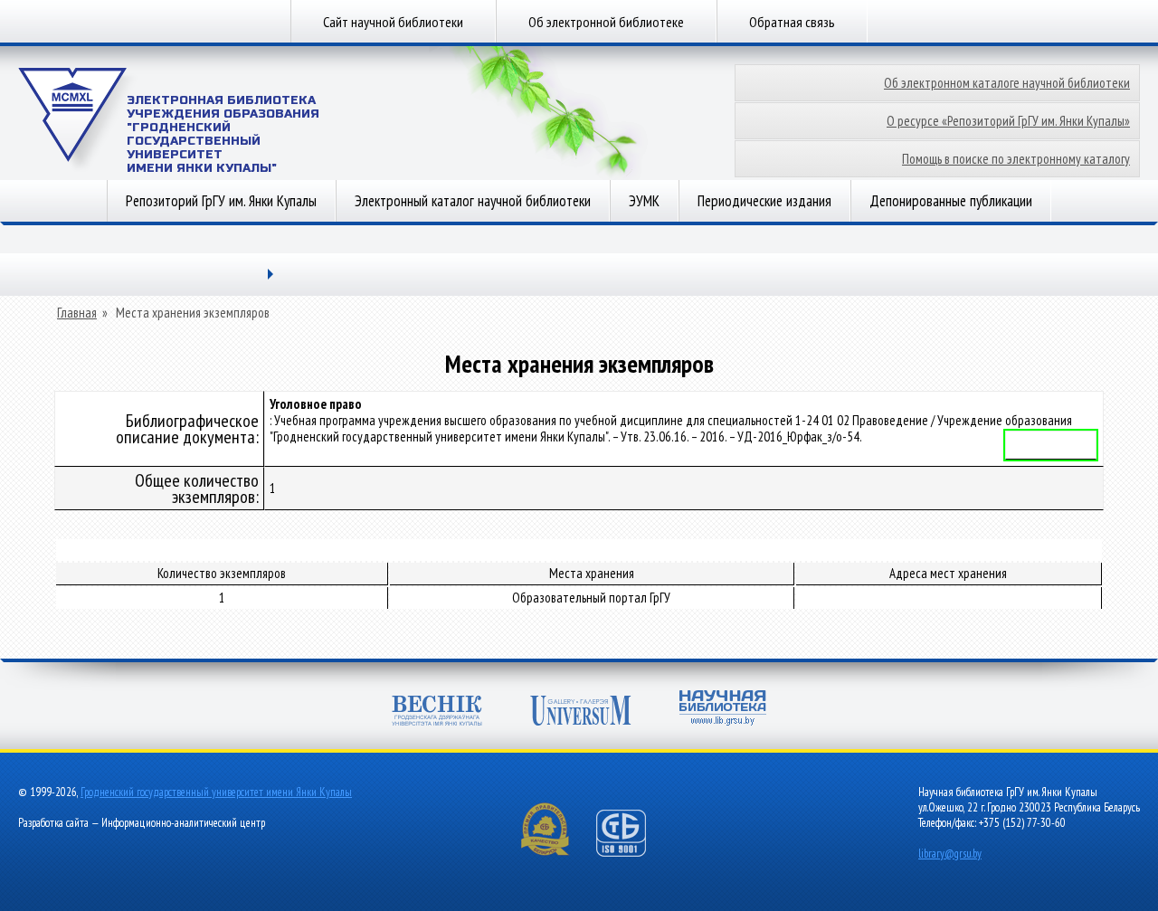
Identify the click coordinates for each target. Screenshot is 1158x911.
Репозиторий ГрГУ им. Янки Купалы (221, 201)
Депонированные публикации (950, 201)
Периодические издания (764, 201)
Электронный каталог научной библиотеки (473, 201)
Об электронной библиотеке (606, 22)
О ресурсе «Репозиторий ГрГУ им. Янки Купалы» (1008, 120)
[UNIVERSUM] (580, 712)
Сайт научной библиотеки (393, 22)
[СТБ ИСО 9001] (632, 852)
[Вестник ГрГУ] (437, 712)
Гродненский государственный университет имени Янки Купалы (216, 792)
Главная (77, 313)
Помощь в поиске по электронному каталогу (1016, 158)
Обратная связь (792, 22)
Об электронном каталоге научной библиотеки (1007, 82)
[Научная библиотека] (722, 709)
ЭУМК (644, 201)
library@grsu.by (950, 853)
